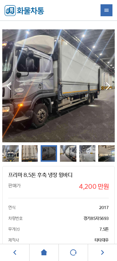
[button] (108, 86)
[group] (59, 85)
